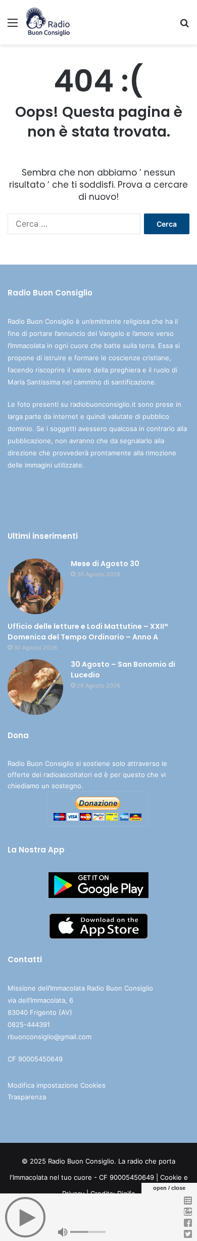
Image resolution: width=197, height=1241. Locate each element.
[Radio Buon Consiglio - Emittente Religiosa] (48, 22)
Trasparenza (27, 1097)
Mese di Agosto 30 (105, 564)
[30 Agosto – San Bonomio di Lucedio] (35, 687)
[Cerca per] (184, 26)
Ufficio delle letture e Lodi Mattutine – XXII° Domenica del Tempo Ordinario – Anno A (88, 631)
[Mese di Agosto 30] (35, 586)
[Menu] (13, 26)
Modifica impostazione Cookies (57, 1085)
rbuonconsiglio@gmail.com (49, 1037)
